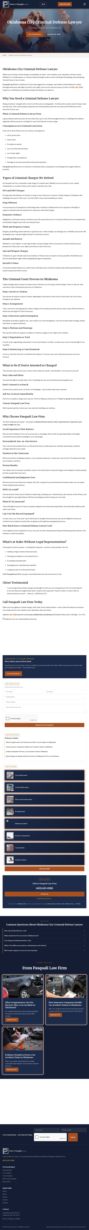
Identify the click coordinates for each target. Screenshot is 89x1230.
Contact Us (44, 894)
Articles (5, 1197)
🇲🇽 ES (43, 4)
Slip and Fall (6, 1182)
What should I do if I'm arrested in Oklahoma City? (21, 936)
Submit (72, 1137)
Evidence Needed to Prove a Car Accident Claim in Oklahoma (27, 751)
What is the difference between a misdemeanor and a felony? (25, 945)
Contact (5, 1200)
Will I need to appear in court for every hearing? (20, 950)
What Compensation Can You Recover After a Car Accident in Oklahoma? (31, 742)
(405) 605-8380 (65, 4)
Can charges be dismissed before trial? (17, 940)
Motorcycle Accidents (9, 1179)
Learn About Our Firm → (44, 898)
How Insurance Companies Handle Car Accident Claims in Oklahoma (29, 747)
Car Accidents (7, 1173)
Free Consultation (34, 34)
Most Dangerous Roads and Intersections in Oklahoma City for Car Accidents (32, 756)
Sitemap (5, 1203)
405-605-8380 (11, 614)
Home (4, 55)
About (5, 1194)
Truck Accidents (8, 1176)
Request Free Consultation (44, 725)
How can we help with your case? (15, 931)
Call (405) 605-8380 (53, 34)
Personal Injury (7, 1170)
